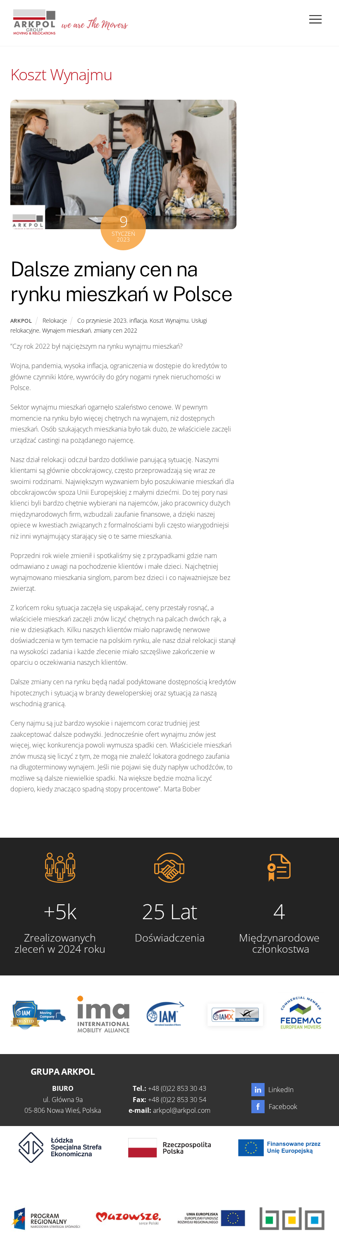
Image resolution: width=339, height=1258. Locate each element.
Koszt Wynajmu (169, 320)
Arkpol (21, 320)
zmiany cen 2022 (115, 330)
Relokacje (55, 320)
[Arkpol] (33, 31)
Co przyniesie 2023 (102, 320)
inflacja (138, 320)
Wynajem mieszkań (66, 330)
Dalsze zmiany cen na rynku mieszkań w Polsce (121, 281)
